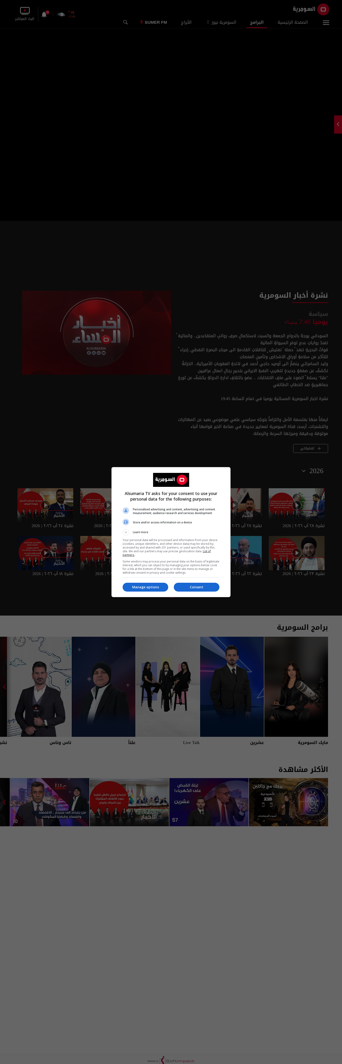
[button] (171, 532)
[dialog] (171, 532)
